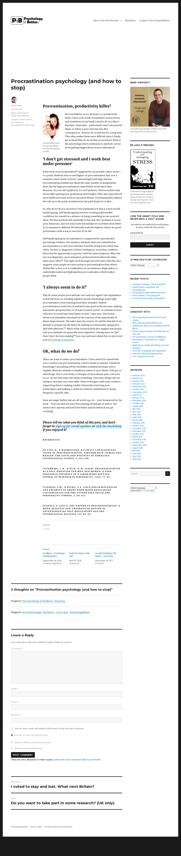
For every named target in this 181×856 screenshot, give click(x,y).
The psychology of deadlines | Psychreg (43, 601)
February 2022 (138, 384)
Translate (150, 491)
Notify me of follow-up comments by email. (32, 742)
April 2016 (136, 459)
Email (15, 702)
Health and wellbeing (20, 116)
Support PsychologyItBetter (155, 20)
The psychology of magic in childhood (149, 337)
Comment (17, 649)
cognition (15, 119)
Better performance (20, 113)
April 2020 (137, 395)
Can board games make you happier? (148, 298)
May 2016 (136, 456)
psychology (30, 125)
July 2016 (136, 451)
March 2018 (137, 420)
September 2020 (139, 392)
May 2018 (136, 414)
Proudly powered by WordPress (58, 827)
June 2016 (136, 453)
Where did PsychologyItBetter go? (147, 323)
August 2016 (137, 448)
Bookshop (130, 20)
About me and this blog (105, 20)
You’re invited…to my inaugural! (146, 295)
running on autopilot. (62, 339)
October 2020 (138, 389)
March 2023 (137, 378)
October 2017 (137, 434)
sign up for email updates (73, 426)
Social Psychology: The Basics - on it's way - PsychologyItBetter (56, 612)
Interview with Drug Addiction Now (147, 354)
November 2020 (139, 387)
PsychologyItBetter (19, 827)
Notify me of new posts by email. (28, 748)
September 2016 (139, 445)
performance (26, 119)
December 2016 (139, 439)
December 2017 (139, 428)
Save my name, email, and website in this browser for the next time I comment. (49, 728)
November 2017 (138, 431)
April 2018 (136, 417)
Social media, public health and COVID (148, 293)
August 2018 (137, 406)
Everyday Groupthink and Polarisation (149, 351)
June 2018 (136, 412)
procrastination (17, 125)
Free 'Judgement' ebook (143, 356)
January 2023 (138, 381)
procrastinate (17, 122)
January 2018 (138, 426)
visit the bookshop (108, 426)
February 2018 (138, 423)
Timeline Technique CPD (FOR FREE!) (148, 284)
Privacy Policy (36, 827)
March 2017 (137, 437)
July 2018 (136, 409)
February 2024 (138, 375)
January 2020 (138, 398)
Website (15, 715)
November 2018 (139, 400)
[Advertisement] (90, 58)
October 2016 (138, 442)
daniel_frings (16, 105)
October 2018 (138, 403)
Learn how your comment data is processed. (77, 759)
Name (14, 689)
